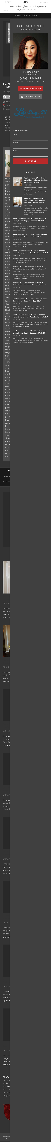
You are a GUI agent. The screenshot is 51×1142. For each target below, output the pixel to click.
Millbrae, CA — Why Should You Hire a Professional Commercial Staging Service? (29, 268)
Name (15, 135)
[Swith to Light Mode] (25, 2)
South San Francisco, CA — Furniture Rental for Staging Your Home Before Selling (34, 200)
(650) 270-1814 (30, 78)
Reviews (41, 82)
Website (20, 82)
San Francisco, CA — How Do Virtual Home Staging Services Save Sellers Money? (35, 180)
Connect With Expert (30, 89)
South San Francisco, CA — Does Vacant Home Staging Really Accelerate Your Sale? (30, 252)
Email (30, 82)
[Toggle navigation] (5, 8)
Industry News (30, 15)
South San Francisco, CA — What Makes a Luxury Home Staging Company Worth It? (29, 220)
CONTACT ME (30, 161)
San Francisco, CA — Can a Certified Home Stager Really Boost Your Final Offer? (30, 235)
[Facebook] (5, 97)
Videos (17, 15)
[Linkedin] (9, 97)
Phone (15, 143)
